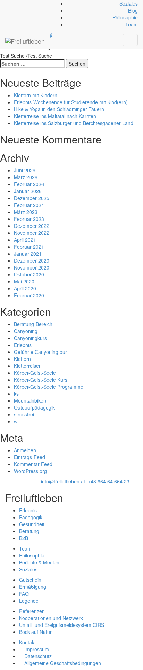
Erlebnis (23, 344)
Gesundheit (31, 524)
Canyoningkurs (30, 337)
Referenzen (32, 610)
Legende (29, 600)
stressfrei (24, 414)
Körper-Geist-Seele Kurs (40, 379)
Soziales (128, 3)
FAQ (24, 593)
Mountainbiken (30, 400)
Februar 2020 (29, 295)
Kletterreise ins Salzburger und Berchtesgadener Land (73, 122)
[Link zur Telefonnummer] (7, 3)
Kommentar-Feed (33, 464)
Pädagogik (30, 517)
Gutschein (30, 579)
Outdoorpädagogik (34, 407)
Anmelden (25, 450)
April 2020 (25, 288)
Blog (133, 10)
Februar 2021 (29, 246)
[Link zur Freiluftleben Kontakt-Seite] (6, 3)
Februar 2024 (29, 204)
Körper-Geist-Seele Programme (48, 386)
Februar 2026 (29, 184)
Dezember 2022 (31, 225)
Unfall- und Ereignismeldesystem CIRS (61, 624)
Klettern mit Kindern (35, 95)
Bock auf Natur (35, 631)
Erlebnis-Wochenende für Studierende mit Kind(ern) (71, 102)
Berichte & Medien (39, 562)
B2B (23, 538)
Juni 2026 (24, 170)
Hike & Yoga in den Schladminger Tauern (59, 109)
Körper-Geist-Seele (35, 372)
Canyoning (25, 331)
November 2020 (31, 267)
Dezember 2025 (31, 198)
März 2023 (25, 211)
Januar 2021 (28, 253)
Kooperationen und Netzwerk (51, 617)
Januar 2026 (28, 191)
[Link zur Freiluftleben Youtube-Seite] (10, 3)
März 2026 (25, 177)
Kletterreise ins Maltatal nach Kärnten (55, 116)
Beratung (29, 531)
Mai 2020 (24, 281)
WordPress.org (30, 471)
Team (131, 24)
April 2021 (25, 239)
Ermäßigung (32, 586)
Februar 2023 (29, 218)
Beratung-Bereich (33, 324)
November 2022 (31, 232)
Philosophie (125, 17)
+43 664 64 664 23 (108, 481)
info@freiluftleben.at (63, 481)
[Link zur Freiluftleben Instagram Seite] (8, 3)
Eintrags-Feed (29, 457)
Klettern (22, 358)
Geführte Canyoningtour (40, 351)
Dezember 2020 (31, 260)
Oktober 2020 (29, 274)
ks (16, 393)
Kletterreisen (28, 365)
